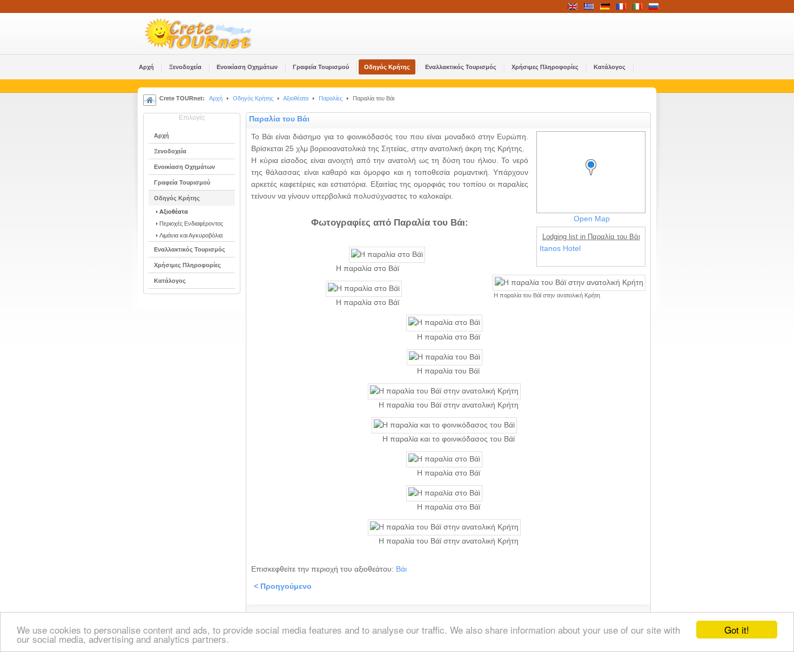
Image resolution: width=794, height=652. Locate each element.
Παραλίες (330, 98)
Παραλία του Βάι (279, 119)
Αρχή (216, 98)
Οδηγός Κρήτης (253, 98)
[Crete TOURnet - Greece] (210, 33)
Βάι (401, 569)
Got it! (736, 629)
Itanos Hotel (560, 248)
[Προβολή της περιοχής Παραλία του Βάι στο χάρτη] (593, 177)
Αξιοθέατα (295, 98)
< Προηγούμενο (283, 586)
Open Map (592, 219)
